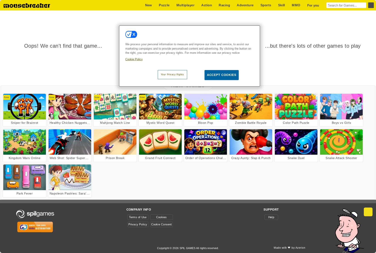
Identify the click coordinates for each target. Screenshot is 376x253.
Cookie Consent (161, 224)
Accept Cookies (221, 75)
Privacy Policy (137, 224)
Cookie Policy (134, 59)
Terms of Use (138, 217)
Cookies (161, 217)
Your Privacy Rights (172, 74)
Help (271, 217)
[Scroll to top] (368, 212)
